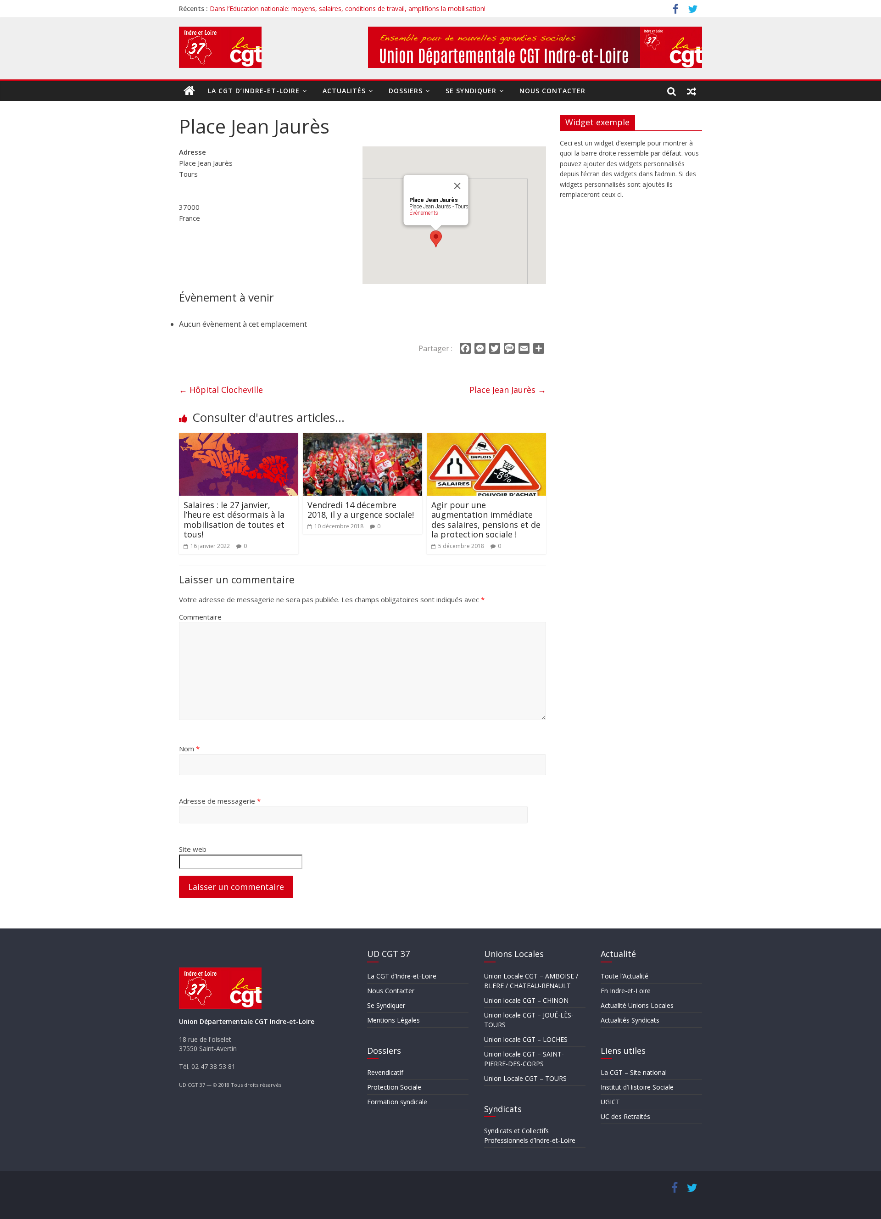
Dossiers (406, 90)
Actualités (344, 90)
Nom (189, 748)
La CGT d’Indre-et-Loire (254, 90)
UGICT (610, 1101)
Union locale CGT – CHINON (526, 1000)
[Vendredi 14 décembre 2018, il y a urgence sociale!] (362, 438)
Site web (192, 849)
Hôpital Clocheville (221, 389)
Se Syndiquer (471, 90)
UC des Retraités (625, 1116)
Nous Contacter (552, 90)
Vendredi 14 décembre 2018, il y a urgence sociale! (360, 509)
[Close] (457, 186)
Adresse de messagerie (220, 800)
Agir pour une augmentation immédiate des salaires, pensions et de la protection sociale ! (486, 519)
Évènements (423, 213)
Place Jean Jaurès (507, 389)
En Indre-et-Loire (626, 990)
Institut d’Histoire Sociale (637, 1087)
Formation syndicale (397, 1101)
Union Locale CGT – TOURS (525, 1078)
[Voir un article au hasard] (691, 91)
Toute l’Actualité (624, 976)
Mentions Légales (393, 1020)
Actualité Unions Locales (637, 1005)
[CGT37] (189, 91)
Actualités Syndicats (630, 1020)
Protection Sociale (394, 1087)
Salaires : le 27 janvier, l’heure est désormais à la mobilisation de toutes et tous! (234, 519)
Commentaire (200, 616)
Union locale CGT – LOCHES (526, 1039)
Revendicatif (385, 1072)
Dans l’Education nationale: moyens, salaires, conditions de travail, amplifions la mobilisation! (347, 8)
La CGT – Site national (634, 1072)
